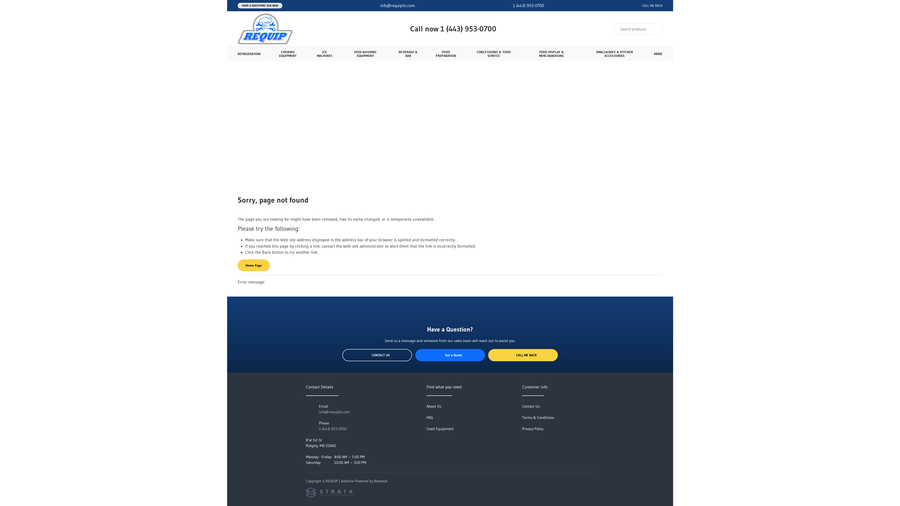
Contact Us (381, 355)
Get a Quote (453, 355)
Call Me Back (526, 355)
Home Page (254, 265)
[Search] (656, 29)
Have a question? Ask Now (260, 5)
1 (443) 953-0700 (468, 28)
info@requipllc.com (334, 411)
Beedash (381, 481)
